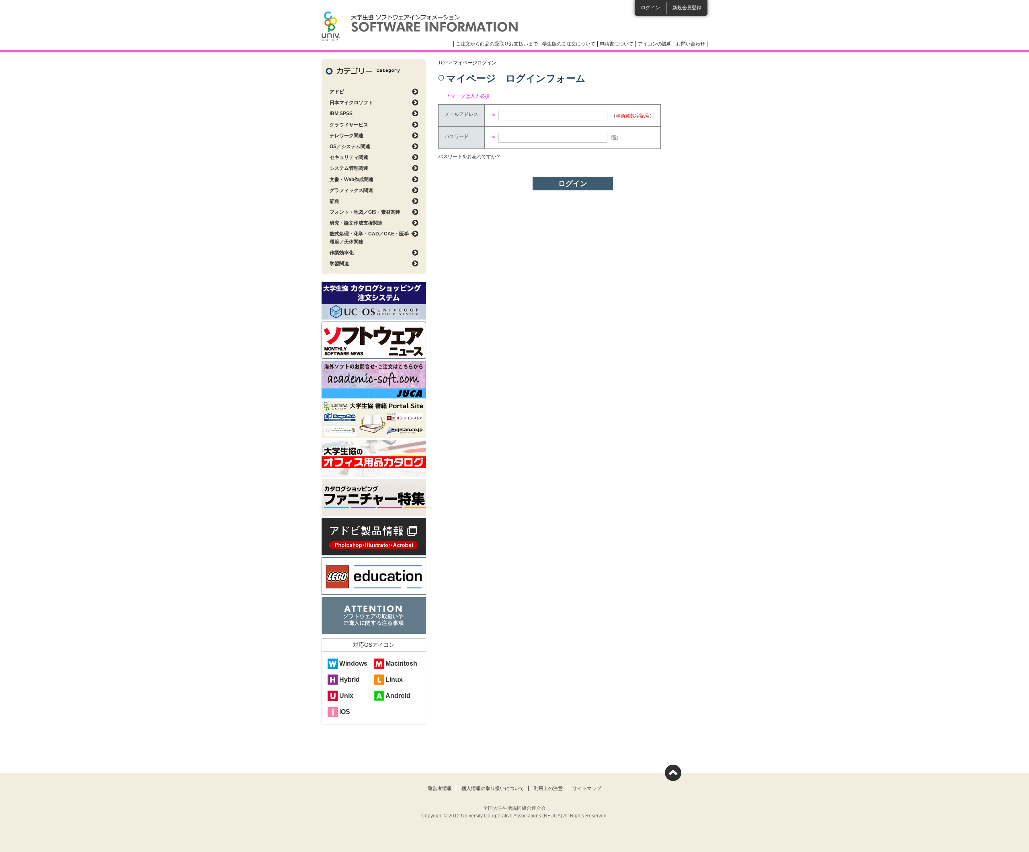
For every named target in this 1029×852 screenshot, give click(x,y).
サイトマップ (586, 788)
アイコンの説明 (655, 44)
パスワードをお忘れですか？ (469, 156)
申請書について (616, 44)
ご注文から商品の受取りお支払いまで (497, 44)
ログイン (650, 7)
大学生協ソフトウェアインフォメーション (420, 26)
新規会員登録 (686, 7)
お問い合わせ (690, 44)
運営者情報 (440, 788)
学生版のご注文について (568, 44)
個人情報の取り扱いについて (492, 788)
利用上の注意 (548, 788)
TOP (443, 63)
